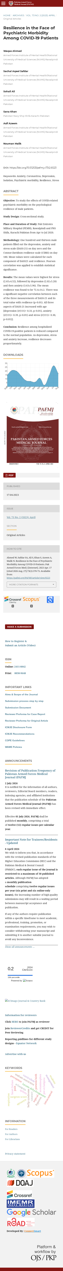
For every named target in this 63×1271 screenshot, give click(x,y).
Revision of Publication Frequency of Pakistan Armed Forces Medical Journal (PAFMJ (30, 774)
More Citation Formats (23, 584)
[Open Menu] (3, 3)
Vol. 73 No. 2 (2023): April (40, 15)
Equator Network (26, 1043)
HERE (15, 1021)
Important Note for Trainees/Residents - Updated (31, 841)
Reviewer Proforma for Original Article (26, 720)
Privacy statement (15, 1153)
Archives (18, 15)
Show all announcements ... (20, 946)
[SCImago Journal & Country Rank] (25, 1000)
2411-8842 (20, 666)
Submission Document (18, 707)
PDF (10, 475)
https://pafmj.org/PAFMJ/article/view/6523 (28, 577)
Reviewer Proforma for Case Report (25, 714)
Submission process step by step (24, 701)
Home (7, 15)
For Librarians (12, 1139)
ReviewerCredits (20, 1028)
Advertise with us (15, 1054)
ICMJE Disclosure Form (18, 727)
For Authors (11, 1134)
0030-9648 (20, 673)
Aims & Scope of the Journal (21, 694)
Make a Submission (19, 626)
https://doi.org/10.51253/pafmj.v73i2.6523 (33, 167)
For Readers (11, 1129)
